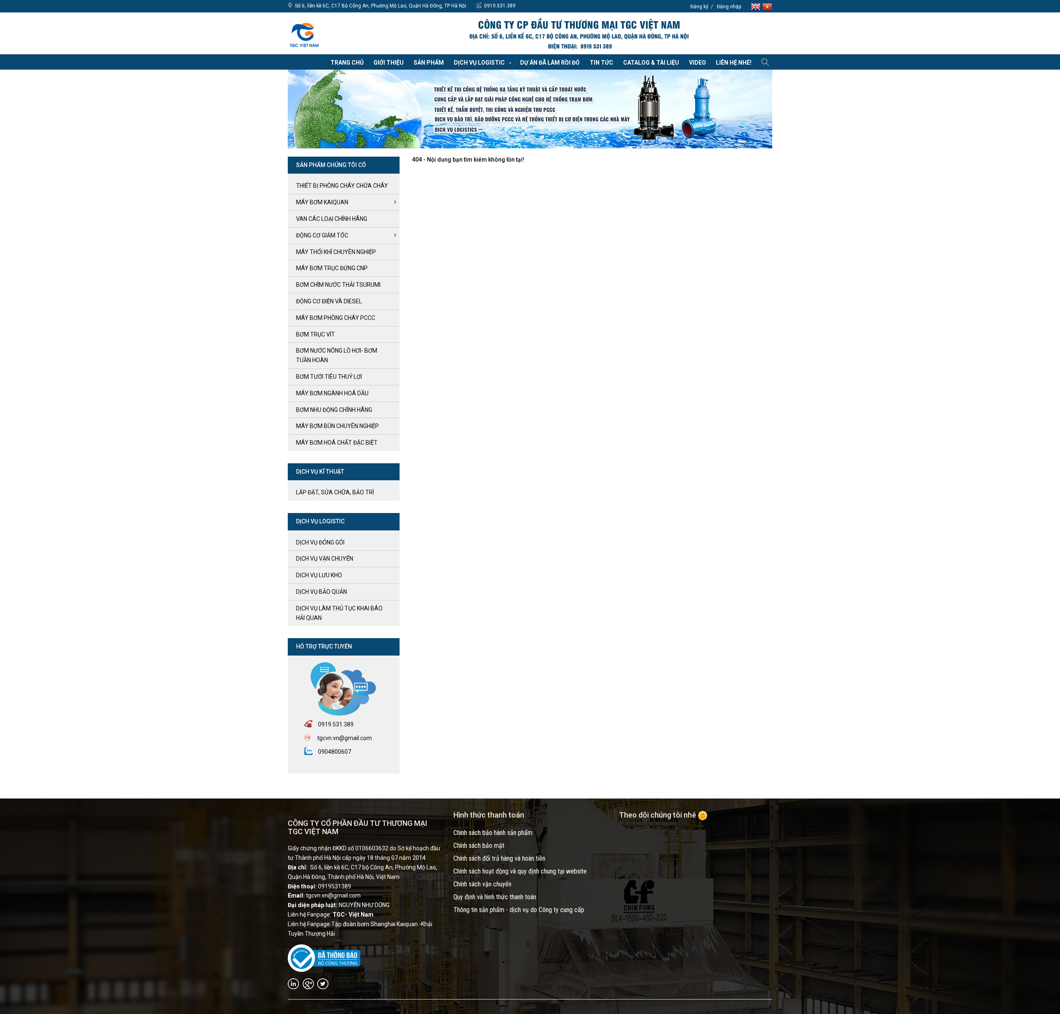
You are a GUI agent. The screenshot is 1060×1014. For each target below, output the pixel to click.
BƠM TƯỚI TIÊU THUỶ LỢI (329, 376)
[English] (756, 6)
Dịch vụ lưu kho (319, 575)
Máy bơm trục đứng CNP (332, 268)
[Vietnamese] (767, 6)
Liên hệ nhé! (734, 62)
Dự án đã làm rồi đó (550, 62)
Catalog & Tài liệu (651, 62)
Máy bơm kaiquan (322, 202)
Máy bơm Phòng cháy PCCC (335, 318)
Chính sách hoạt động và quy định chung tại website (520, 871)
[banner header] (578, 34)
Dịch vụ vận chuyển (324, 558)
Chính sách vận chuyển (482, 884)
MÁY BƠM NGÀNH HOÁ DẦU (332, 393)
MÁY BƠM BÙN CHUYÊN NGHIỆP (337, 426)
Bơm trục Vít (315, 334)
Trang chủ (347, 62)
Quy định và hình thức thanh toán (494, 897)
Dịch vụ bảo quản (321, 591)
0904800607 (334, 751)
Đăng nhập (729, 7)
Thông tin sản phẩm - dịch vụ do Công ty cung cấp (518, 910)
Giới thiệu (388, 62)
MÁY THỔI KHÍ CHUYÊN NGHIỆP (336, 252)
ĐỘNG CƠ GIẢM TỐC (322, 235)
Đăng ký (699, 7)
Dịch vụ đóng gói (320, 542)
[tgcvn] (304, 33)
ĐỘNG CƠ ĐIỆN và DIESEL (329, 301)
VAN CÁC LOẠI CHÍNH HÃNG (331, 218)
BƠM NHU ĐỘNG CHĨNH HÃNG (334, 410)
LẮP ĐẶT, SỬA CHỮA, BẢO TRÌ (335, 492)
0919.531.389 (500, 6)
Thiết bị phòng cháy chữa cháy (342, 185)
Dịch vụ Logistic (479, 62)
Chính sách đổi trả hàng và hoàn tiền (499, 858)
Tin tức (601, 62)
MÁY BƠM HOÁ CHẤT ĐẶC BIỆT (337, 442)
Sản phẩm (429, 62)
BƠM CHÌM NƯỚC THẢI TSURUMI (338, 284)
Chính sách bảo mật (478, 845)
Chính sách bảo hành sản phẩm (492, 833)
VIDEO (697, 62)
